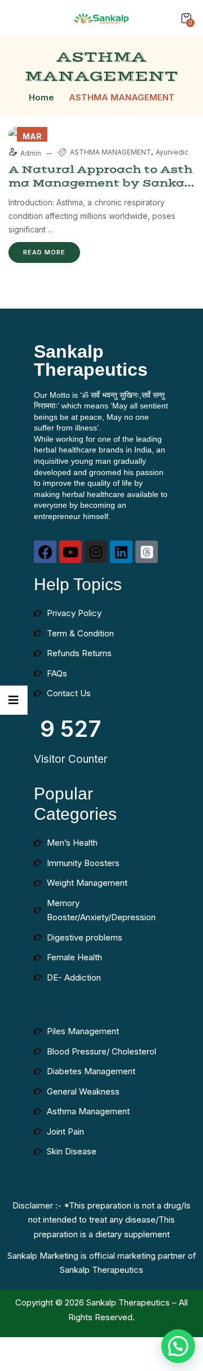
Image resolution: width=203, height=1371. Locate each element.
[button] (186, 18)
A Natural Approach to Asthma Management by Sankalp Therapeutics (100, 183)
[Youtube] (70, 552)
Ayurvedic (172, 152)
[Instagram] (96, 552)
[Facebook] (45, 552)
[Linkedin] (121, 552)
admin (31, 153)
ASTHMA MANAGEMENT (110, 152)
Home (41, 97)
